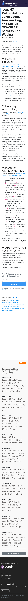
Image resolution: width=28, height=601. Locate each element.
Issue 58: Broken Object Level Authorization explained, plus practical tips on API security (13, 308)
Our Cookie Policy (6, 578)
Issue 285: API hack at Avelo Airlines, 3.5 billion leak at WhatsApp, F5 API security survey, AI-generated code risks (13, 456)
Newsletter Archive (13, 300)
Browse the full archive (14, 553)
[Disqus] (14, 333)
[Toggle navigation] (26, 3)
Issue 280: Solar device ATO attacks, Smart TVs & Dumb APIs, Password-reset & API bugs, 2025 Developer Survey (13, 540)
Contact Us (5, 591)
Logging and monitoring (12, 95)
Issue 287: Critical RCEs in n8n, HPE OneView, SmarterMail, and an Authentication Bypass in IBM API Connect (13, 423)
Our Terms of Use (6, 575)
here (19, 267)
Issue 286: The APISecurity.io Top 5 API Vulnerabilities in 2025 (13, 440)
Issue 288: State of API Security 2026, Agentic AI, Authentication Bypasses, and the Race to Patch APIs (13, 404)
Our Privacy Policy (6, 577)
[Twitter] (16, 41)
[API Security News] (9, 3)
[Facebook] (13, 41)
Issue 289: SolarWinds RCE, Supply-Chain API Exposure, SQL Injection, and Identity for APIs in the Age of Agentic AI (13, 385)
